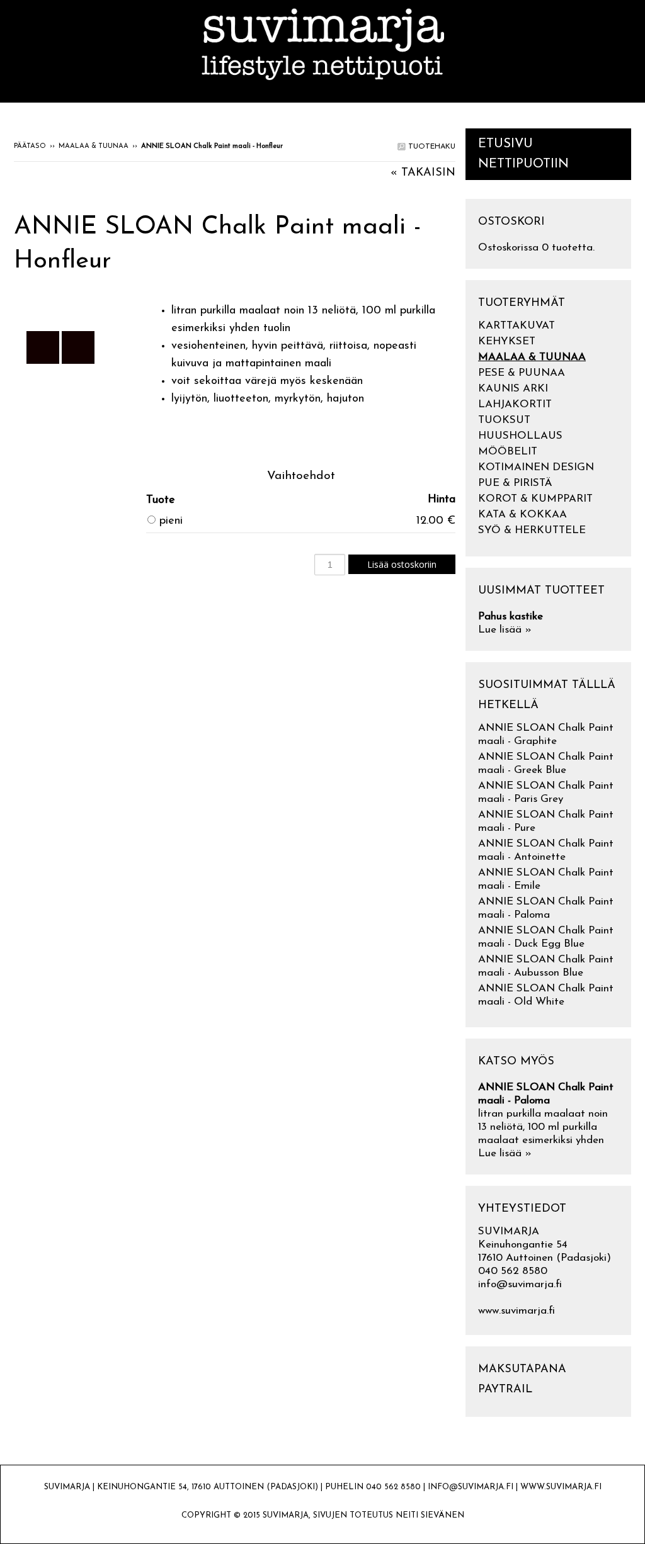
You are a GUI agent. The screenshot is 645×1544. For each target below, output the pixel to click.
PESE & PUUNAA (521, 373)
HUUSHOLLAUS (520, 436)
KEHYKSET (506, 341)
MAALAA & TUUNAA (93, 146)
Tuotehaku (430, 146)
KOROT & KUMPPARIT (535, 498)
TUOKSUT (504, 420)
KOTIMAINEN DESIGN (536, 467)
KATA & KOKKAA (522, 514)
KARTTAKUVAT (516, 325)
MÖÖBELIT (507, 451)
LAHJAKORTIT (515, 404)
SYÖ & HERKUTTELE (532, 530)
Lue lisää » (505, 629)
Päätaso (30, 146)
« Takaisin (423, 173)
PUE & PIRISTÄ (515, 483)
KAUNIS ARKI (513, 388)
